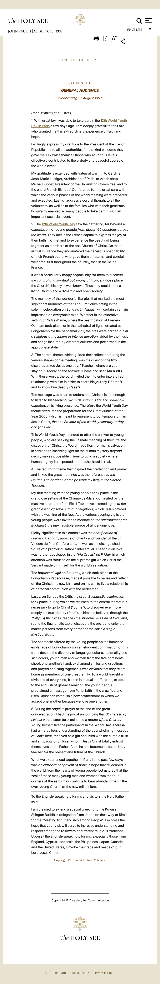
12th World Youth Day (58, 224)
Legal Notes (60, 973)
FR (81, 60)
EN (64, 60)
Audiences (43, 31)
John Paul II (20, 31)
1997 (59, 31)
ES (73, 60)
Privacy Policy (103, 973)
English (136, 30)
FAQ (46, 973)
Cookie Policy (81, 973)
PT (96, 60)
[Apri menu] (148, 20)
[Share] (135, 42)
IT (88, 60)
